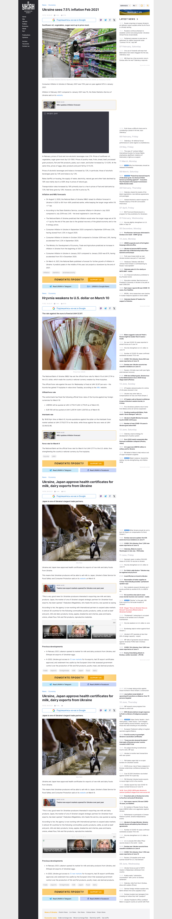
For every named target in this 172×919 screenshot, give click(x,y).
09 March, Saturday (128, 171)
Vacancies (25, 44)
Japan (80, 670)
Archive (24, 41)
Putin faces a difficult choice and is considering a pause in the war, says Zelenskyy (133, 130)
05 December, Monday (130, 228)
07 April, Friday (126, 208)
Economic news (51, 918)
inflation (46, 272)
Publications (26, 35)
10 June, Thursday (128, 702)
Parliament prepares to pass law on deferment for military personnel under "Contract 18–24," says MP (133, 40)
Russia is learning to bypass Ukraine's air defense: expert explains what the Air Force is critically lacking (134, 25)
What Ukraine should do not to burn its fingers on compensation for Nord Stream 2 (134, 532)
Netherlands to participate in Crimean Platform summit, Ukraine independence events (134, 816)
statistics (56, 272)
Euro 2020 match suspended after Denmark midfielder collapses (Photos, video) (133, 441)
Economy (25, 26)
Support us (134, 12)
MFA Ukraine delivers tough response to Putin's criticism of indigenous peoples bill (134, 714)
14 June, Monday (127, 239)
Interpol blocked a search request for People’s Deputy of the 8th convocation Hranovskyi (133, 201)
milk (73, 670)
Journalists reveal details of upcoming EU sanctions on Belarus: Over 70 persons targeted (134, 696)
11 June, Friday (126, 555)
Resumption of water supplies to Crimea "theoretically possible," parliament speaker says (134, 581)
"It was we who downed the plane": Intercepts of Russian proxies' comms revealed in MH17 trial (133, 742)
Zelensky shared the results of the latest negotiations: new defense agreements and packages (134, 194)
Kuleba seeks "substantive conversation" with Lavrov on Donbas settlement (131, 877)
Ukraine (24, 21)
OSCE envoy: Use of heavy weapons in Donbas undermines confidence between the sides (134, 768)
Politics (24, 24)
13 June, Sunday (127, 384)
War (23, 19)
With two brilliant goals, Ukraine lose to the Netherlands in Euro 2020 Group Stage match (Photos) (134, 378)
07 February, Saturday (130, 46)
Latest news (127, 19)
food (88, 670)
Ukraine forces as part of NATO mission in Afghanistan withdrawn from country (132, 870)
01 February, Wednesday (131, 218)
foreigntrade (64, 670)
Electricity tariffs (95, 918)
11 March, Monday (128, 161)
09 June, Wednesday (129, 864)
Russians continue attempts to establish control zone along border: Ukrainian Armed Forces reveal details (134, 33)
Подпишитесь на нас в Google (71, 20)
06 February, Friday (128, 136)
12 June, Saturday (128, 429)
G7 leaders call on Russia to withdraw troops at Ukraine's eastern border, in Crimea (134, 401)
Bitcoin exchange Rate (80, 918)
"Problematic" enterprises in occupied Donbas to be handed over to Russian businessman (134, 617)
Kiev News (81, 912)
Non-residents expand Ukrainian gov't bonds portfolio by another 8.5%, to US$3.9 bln (134, 589)
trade (45, 670)
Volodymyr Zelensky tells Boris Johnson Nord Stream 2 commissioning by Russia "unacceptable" (133, 264)
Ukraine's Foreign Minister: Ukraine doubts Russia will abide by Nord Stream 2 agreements (133, 824)
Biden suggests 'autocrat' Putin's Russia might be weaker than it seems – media (132, 337)
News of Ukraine (51, 912)
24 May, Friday (126, 147)
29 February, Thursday (130, 188)
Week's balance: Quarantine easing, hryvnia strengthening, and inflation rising (133, 460)
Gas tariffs (105, 918)
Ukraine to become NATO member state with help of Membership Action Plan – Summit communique (134, 250)
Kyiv (23, 31)
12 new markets (76, 659)
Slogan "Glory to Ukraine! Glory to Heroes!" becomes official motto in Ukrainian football (133, 610)
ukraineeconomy (69, 272)
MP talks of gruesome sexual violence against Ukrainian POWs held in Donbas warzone (134, 642)
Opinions (25, 37)
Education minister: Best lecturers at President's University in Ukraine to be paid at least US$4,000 (134, 282)
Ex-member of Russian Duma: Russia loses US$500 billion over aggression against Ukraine (134, 809)
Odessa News (90, 912)
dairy (95, 670)
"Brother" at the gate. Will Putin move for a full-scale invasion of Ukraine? (132, 602)
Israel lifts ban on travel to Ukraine (135, 576)
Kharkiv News (63, 912)
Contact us (25, 46)
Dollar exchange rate (65, 918)
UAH (54, 456)
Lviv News (72, 912)
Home (24, 17)
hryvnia (46, 456)
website (60, 95)
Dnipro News (101, 912)
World (24, 28)
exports (53, 670)
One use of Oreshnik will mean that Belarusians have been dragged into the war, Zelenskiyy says (134, 53)
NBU (99, 387)
